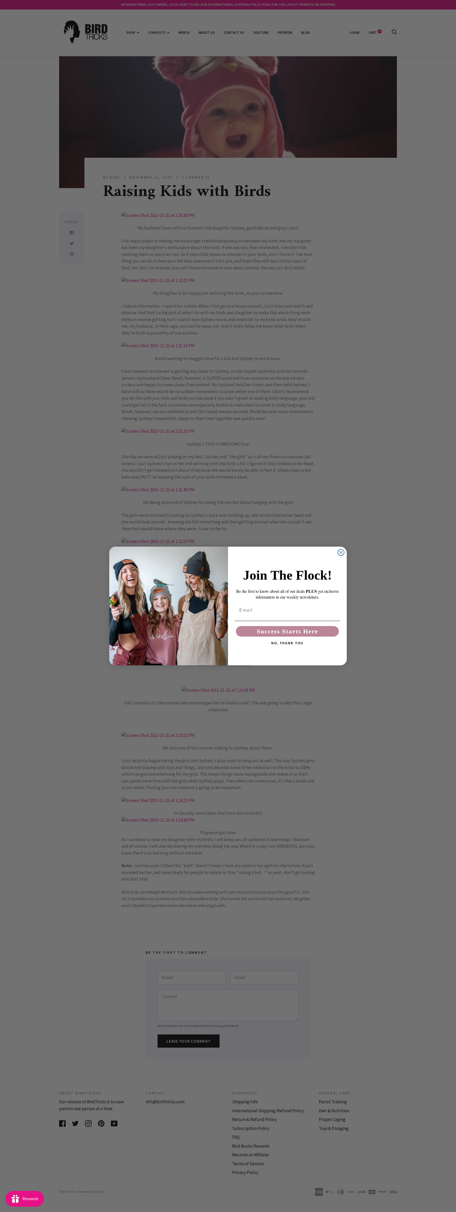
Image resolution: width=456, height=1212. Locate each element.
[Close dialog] (341, 552)
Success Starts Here (287, 631)
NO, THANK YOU (287, 643)
